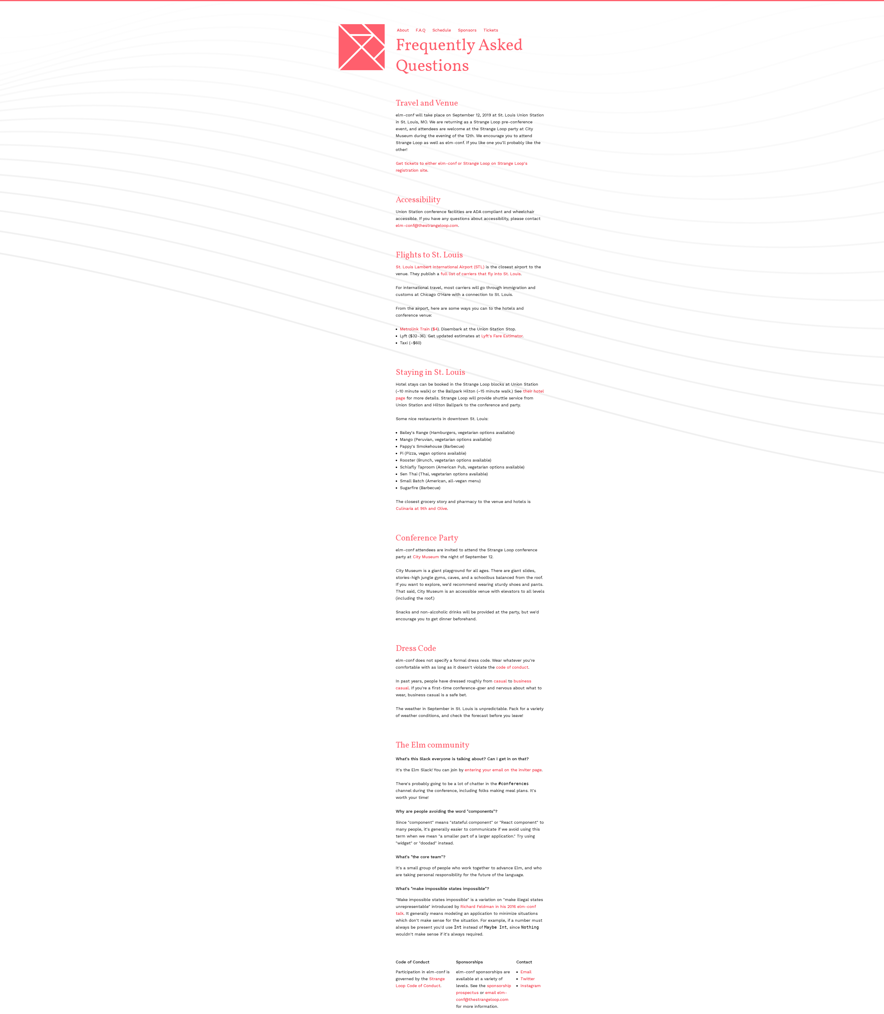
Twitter (528, 978)
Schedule (441, 30)
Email (526, 971)
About (403, 30)
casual (500, 681)
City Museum (426, 556)
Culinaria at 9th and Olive (421, 508)
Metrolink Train (415, 328)
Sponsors (467, 30)
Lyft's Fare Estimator (502, 335)
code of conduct (512, 667)
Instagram (531, 985)
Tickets (490, 30)
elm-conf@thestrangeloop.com (427, 225)
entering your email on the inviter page (503, 769)
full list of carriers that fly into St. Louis (481, 273)
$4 (434, 328)
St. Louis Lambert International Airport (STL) (440, 266)
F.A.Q (420, 30)
